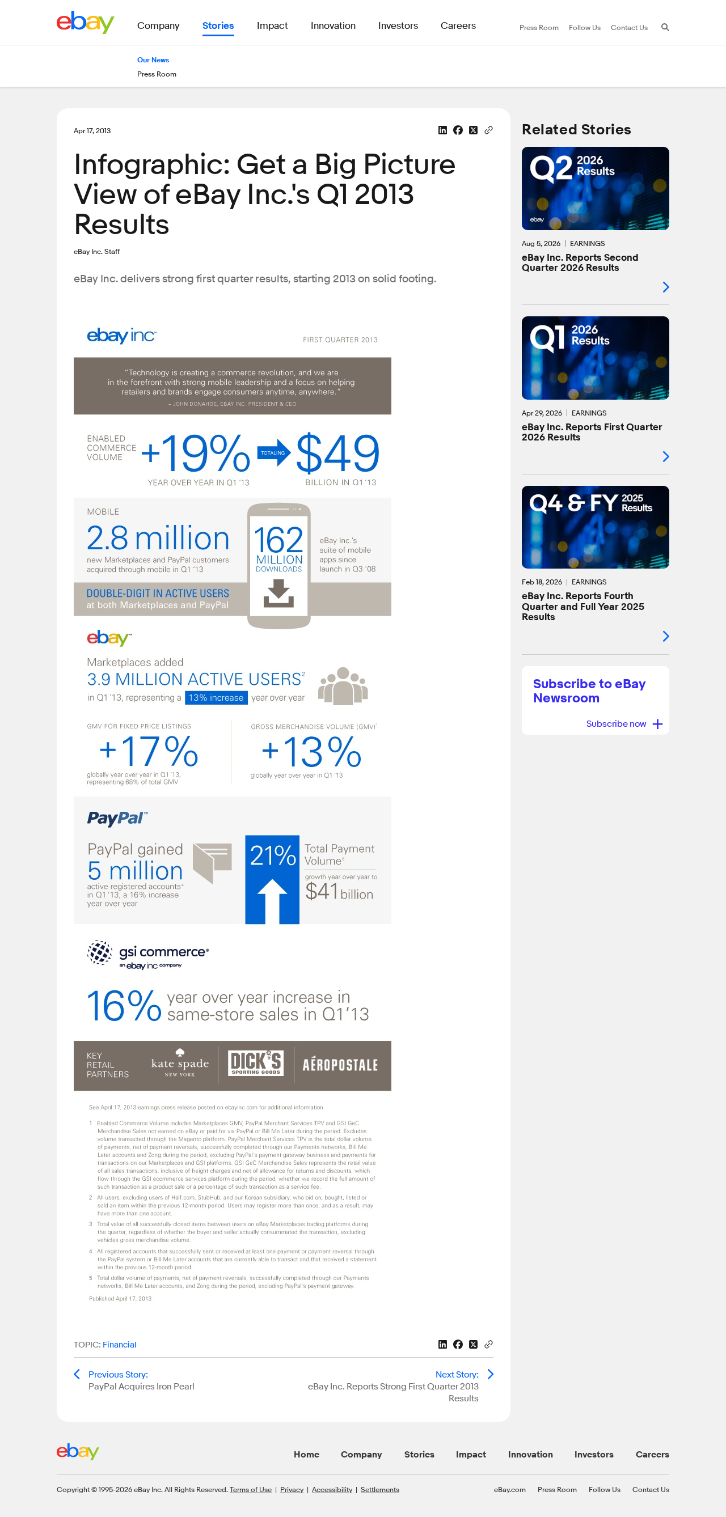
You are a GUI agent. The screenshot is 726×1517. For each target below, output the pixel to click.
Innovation (530, 1454)
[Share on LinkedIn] (443, 130)
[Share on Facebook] (458, 130)
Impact (471, 1454)
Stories (419, 1454)
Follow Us (605, 1489)
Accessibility (332, 1489)
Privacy (291, 1489)
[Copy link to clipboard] (488, 129)
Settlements (380, 1489)
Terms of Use (251, 1489)
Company (361, 1454)
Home (306, 1454)
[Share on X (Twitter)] (473, 130)
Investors (594, 1454)
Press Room (557, 1489)
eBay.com (510, 1489)
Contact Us (650, 1489)
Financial (120, 1345)
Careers (652, 1454)
